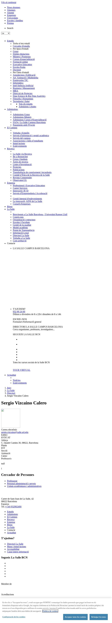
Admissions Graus (21, 114)
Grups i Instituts (20, 159)
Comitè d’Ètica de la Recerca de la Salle (31, 175)
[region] (56, 610)
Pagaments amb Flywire (24, 125)
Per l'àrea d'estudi (21, 72)
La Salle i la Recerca (22, 154)
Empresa (11, 183)
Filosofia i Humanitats (23, 98)
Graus (15, 51)
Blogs (9, 206)
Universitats (12, 18)
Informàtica (18, 83)
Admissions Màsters (22, 117)
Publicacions (18, 169)
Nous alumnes (13, 7)
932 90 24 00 (19, 311)
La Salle (11, 209)
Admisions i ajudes (27, 106)
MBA (15, 91)
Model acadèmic (20, 227)
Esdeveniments (20, 146)
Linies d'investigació (22, 164)
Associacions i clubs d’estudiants (28, 141)
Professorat (12, 481)
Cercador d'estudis (21, 46)
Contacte (11, 243)
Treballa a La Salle (21, 238)
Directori (11, 393)
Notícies (16, 380)
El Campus (12, 127)
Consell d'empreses (21, 204)
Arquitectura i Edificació (24, 75)
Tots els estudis (26, 104)
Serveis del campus (21, 138)
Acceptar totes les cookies (75, 617)
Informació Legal (21, 233)
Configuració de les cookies (13, 617)
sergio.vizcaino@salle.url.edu (14, 432)
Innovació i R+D (20, 191)
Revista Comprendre (22, 177)
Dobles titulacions (21, 54)
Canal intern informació (18, 552)
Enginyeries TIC (20, 80)
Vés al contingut (8, 2)
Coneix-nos (18, 217)
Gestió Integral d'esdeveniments (27, 198)
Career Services (20, 188)
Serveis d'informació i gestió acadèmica (31, 135)
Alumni (10, 12)
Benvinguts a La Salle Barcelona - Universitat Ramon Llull (40, 214)
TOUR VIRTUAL (21, 370)
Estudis (10, 41)
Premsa (10, 23)
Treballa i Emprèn (21, 133)
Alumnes (11, 10)
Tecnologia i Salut (21, 101)
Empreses (11, 15)
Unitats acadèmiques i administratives (24, 486)
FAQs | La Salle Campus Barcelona (29, 122)
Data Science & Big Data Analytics (29, 96)
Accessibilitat (13, 549)
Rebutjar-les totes (98, 617)
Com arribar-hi (19, 240)
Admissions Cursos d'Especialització (30, 119)
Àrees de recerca (20, 162)
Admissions (12, 109)
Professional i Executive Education (29, 185)
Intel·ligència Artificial (23, 85)
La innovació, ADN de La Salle (27, 201)
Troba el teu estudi (21, 43)
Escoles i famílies (15, 20)
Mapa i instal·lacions (16, 546)
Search (10, 28)
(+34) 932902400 (13, 506)
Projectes (17, 167)
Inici (9, 388)
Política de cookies (50, 611)
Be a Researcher (20, 156)
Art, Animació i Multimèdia (25, 77)
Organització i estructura (24, 219)
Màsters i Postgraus (22, 56)
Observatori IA (20, 180)
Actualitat (11, 375)
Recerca (10, 148)
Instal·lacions (19, 143)
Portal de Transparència (23, 230)
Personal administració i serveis (21, 483)
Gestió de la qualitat (22, 225)
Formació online (20, 62)
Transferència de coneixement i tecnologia (32, 172)
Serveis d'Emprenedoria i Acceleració (30, 193)
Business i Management (24, 88)
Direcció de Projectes (22, 93)
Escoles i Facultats (21, 222)
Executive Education (22, 64)
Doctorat (17, 70)
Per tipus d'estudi (20, 48)
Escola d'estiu (19, 67)
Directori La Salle (21, 235)
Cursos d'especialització (24, 59)
